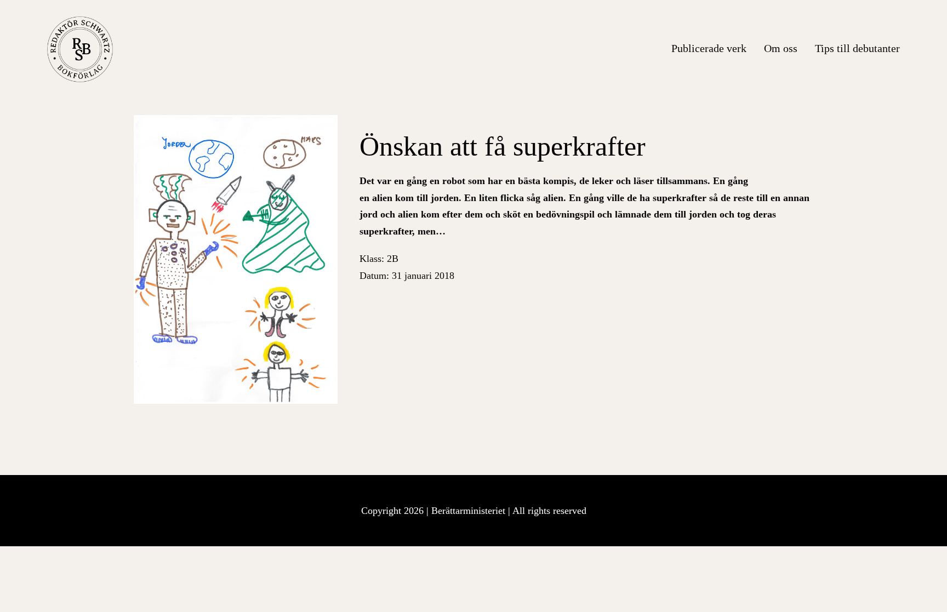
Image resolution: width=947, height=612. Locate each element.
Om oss (780, 48)
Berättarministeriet (469, 510)
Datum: (407, 275)
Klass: (379, 258)
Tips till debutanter (857, 48)
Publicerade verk (708, 48)
